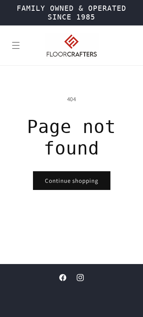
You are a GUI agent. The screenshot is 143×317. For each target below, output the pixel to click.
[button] (16, 45)
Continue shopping (72, 180)
